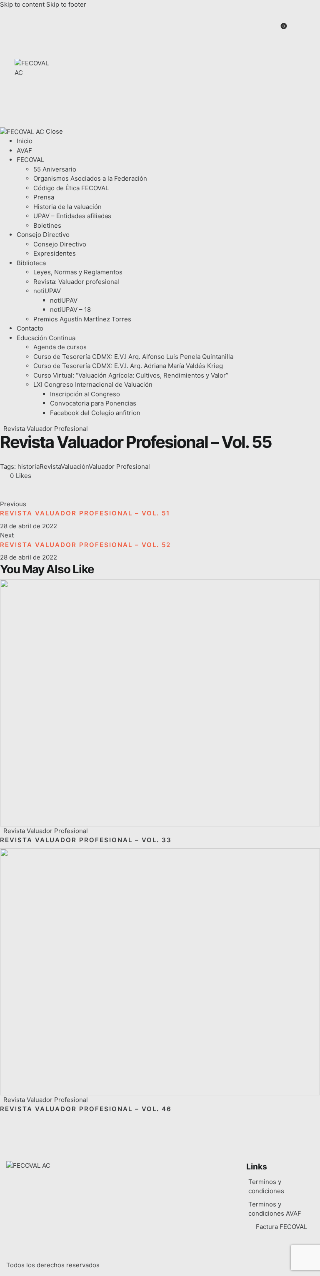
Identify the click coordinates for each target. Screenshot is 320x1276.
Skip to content (22, 4)
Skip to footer (66, 4)
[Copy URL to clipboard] (75, 490)
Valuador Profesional (119, 466)
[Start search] (300, 31)
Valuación (75, 466)
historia (29, 466)
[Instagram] (291, 75)
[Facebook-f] (264, 51)
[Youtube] (278, 98)
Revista (50, 466)
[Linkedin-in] (291, 51)
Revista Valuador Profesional (45, 429)
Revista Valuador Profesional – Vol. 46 (86, 1109)
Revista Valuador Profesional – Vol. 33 (86, 840)
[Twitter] (264, 75)
